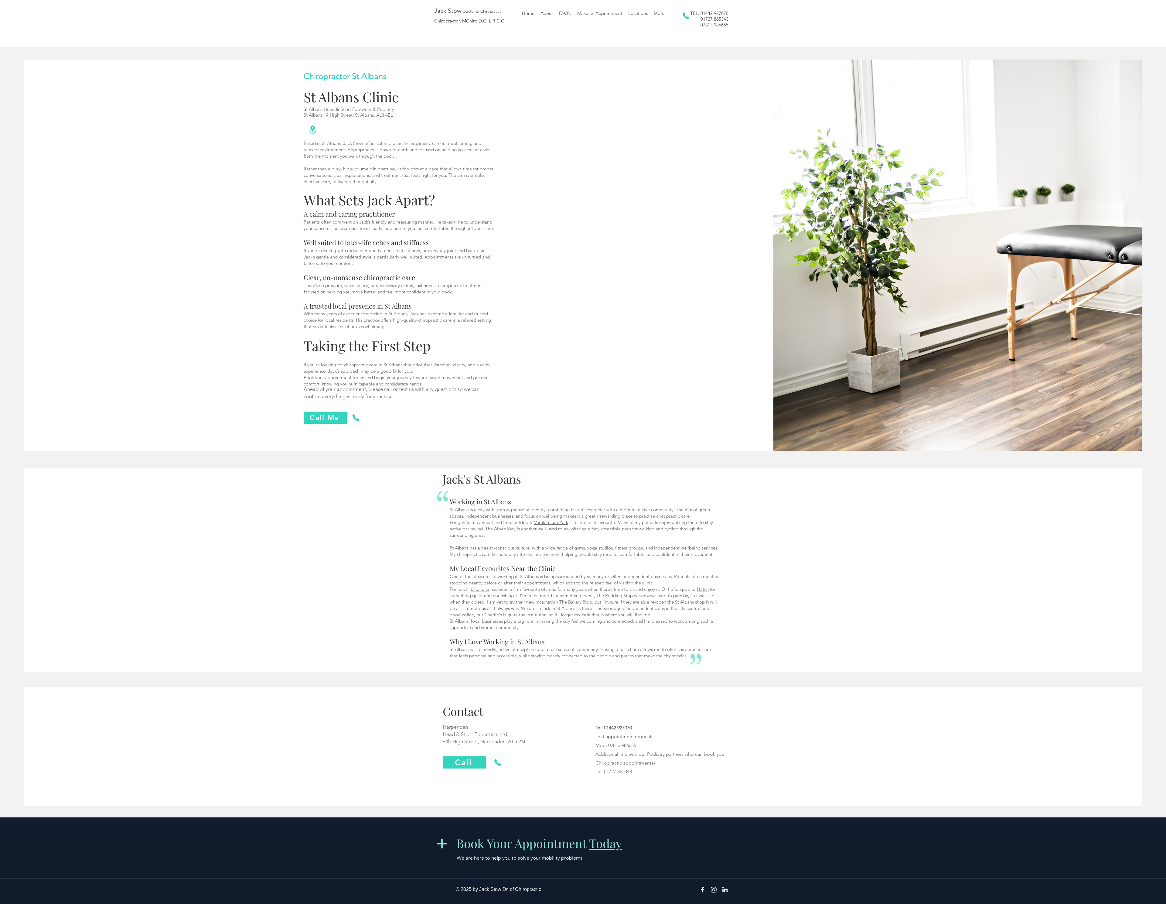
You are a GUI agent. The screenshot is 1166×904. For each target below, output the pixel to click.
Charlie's (493, 615)
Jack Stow (448, 10)
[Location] (312, 129)
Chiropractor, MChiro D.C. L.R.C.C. (470, 21)
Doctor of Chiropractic (482, 11)
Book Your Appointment (539, 843)
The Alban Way (500, 529)
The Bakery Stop (575, 602)
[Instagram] (714, 889)
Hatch (703, 589)
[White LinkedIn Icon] (725, 889)
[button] (638, 13)
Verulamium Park (551, 522)
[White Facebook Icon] (702, 889)
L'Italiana (480, 589)
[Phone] (685, 16)
